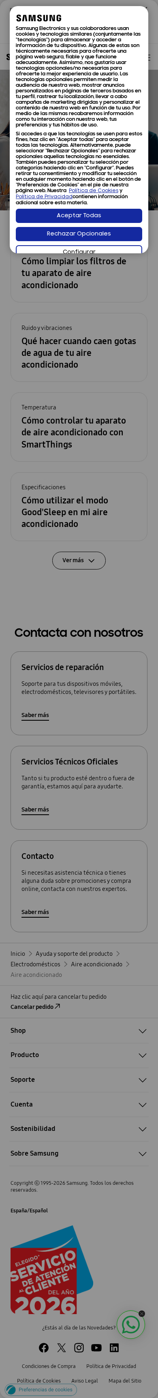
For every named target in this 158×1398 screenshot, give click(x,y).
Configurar (79, 252)
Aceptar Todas (79, 216)
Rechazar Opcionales (79, 234)
